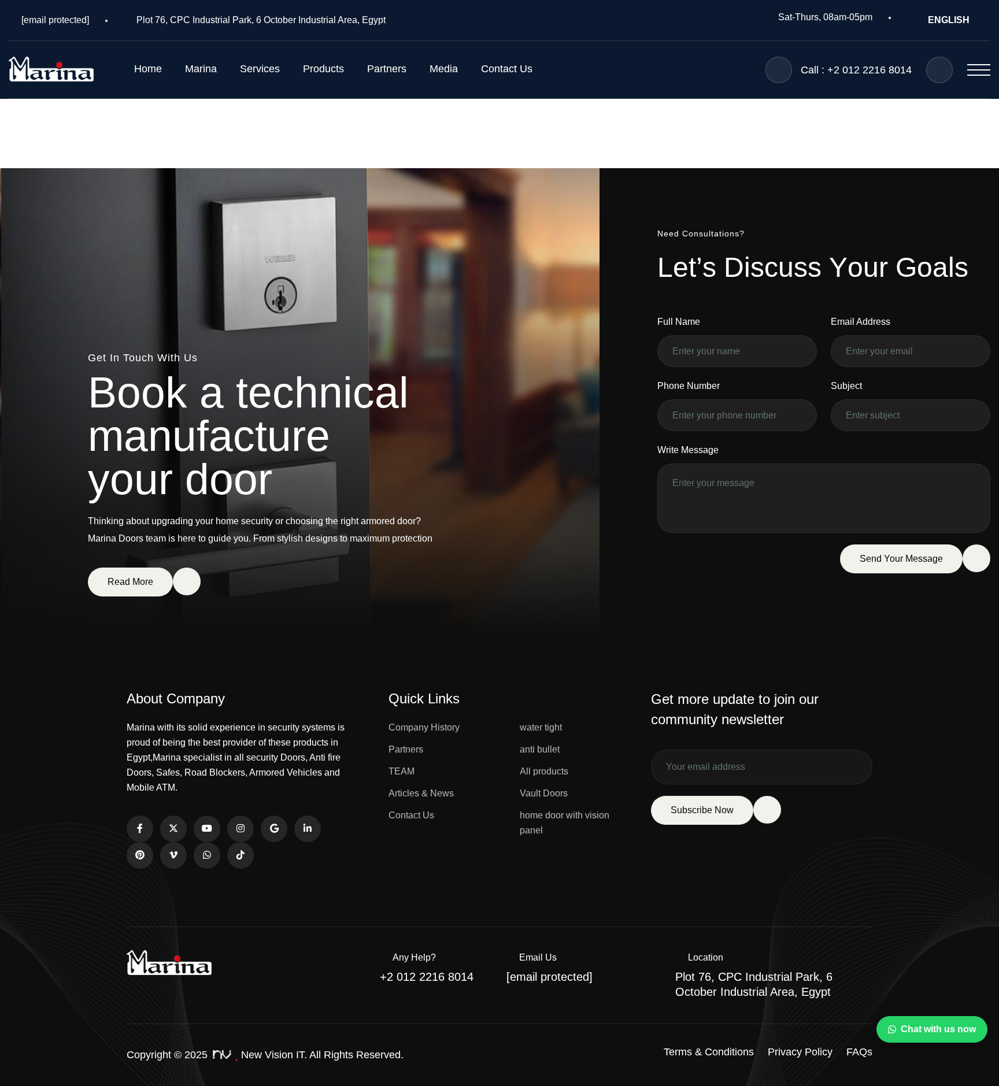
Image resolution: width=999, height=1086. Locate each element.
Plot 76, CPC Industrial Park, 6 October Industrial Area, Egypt (261, 20)
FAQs (859, 1052)
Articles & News (421, 793)
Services (260, 69)
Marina (201, 69)
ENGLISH (949, 20)
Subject (846, 386)
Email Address (860, 322)
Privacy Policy (800, 1052)
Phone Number (688, 386)
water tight (541, 727)
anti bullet (540, 749)
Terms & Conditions (709, 1052)
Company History (424, 727)
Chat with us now (938, 1029)
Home (148, 69)
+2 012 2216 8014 (426, 976)
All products (544, 771)
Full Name (678, 322)
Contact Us (506, 69)
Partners (386, 69)
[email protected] (55, 20)
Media (444, 69)
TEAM (401, 771)
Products (323, 69)
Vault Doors (544, 793)
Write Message (688, 450)
